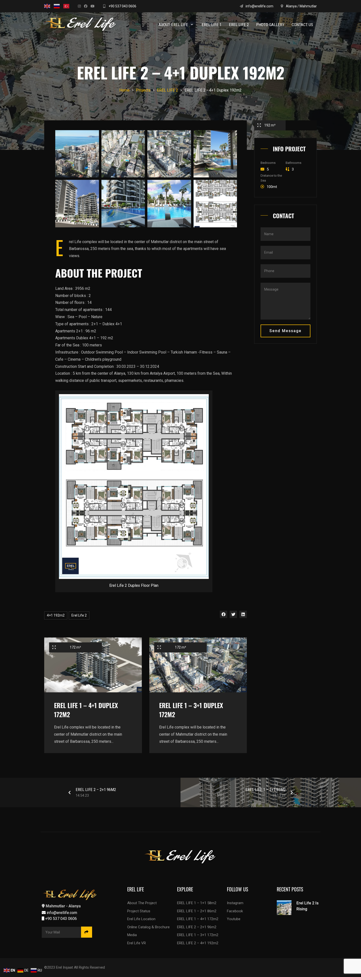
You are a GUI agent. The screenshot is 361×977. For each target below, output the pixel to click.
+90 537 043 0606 (122, 6)
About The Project (142, 903)
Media (132, 935)
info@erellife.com (259, 6)
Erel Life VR (136, 943)
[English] (47, 6)
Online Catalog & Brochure (148, 927)
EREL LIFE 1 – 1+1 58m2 (196, 903)
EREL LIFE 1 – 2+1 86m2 (196, 911)
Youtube (233, 919)
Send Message (285, 330)
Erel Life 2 (79, 615)
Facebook (235, 911)
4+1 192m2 (56, 615)
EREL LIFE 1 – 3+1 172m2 (197, 935)
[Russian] (57, 6)
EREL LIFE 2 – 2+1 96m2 (196, 927)
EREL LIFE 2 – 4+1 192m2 (197, 943)
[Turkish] (66, 6)
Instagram (235, 903)
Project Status (138, 911)
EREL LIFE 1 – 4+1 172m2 (197, 919)
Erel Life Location (141, 919)
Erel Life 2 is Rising (307, 906)
